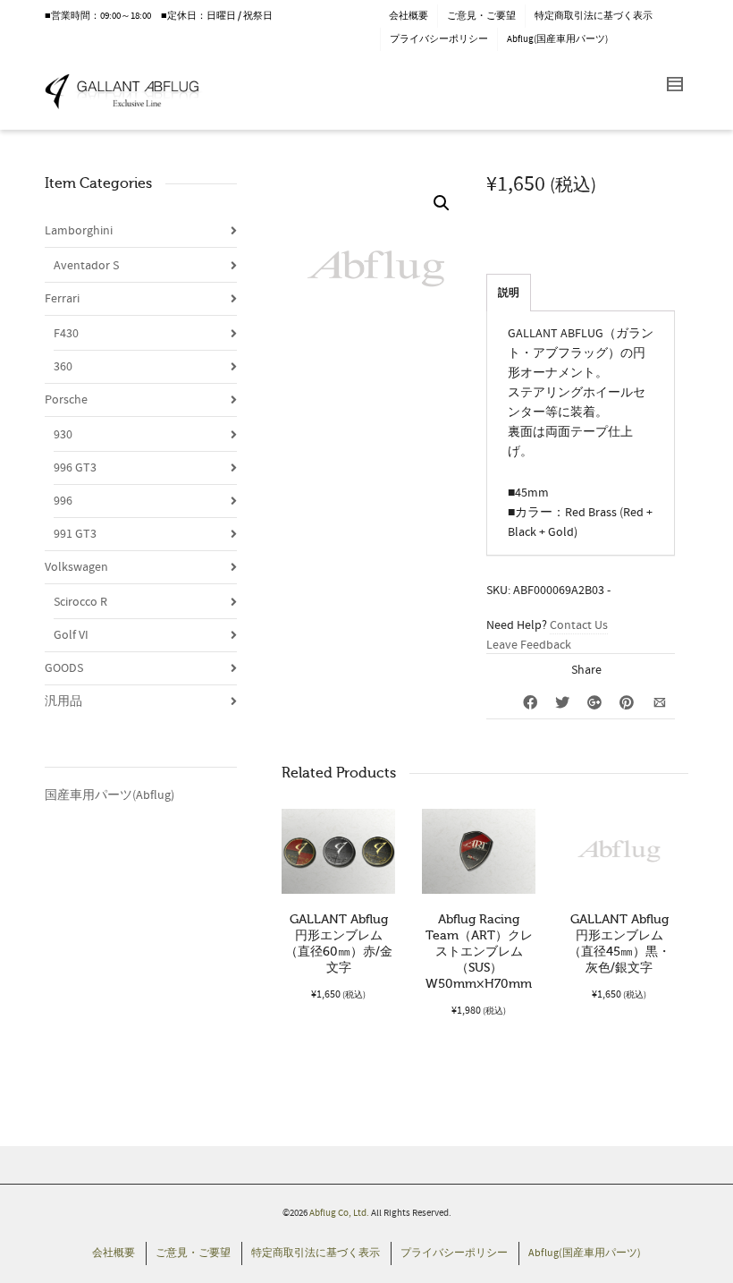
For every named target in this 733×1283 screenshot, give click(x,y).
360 (63, 367)
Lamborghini (79, 231)
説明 (508, 293)
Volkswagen (76, 567)
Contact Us (579, 625)
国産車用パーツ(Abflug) (109, 795)
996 (63, 501)
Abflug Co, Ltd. (340, 1213)
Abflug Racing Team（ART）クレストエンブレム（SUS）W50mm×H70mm (479, 951)
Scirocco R (80, 602)
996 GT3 (75, 468)
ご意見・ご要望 (481, 16)
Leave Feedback (528, 645)
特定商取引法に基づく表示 (594, 16)
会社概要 (408, 16)
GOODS (64, 668)
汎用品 (63, 701)
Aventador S (86, 266)
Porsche (66, 400)
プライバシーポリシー (439, 39)
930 (63, 435)
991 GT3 (75, 534)
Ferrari (62, 299)
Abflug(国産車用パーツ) (557, 39)
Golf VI (71, 635)
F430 (66, 334)
